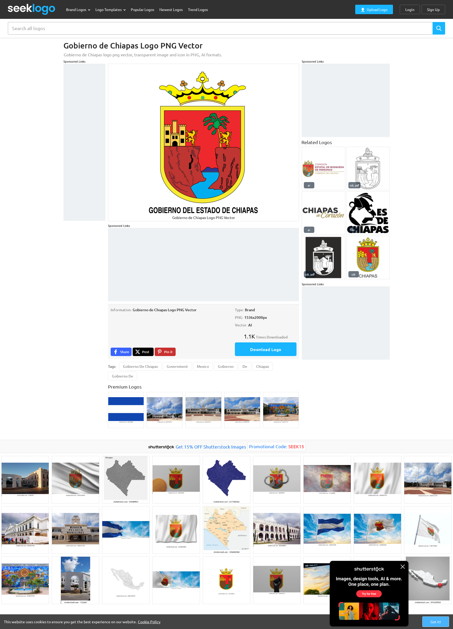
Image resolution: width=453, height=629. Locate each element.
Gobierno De (122, 376)
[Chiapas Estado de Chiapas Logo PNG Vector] (368, 257)
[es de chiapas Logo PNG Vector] (368, 213)
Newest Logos (171, 9)
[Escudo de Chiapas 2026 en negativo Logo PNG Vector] (323, 257)
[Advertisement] (84, 142)
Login (409, 9)
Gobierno (226, 366)
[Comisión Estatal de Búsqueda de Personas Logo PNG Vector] (323, 168)
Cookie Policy (149, 621)
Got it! (435, 621)
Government (177, 366)
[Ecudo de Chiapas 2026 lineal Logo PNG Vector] (368, 168)
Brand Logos (76, 9)
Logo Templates (108, 9)
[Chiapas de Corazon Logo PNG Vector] (323, 213)
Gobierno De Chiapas (140, 366)
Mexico (203, 366)
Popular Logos (142, 9)
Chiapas (262, 366)
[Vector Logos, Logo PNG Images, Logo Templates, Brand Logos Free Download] (32, 9)
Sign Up (433, 9)
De (244, 366)
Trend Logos (198, 9)
